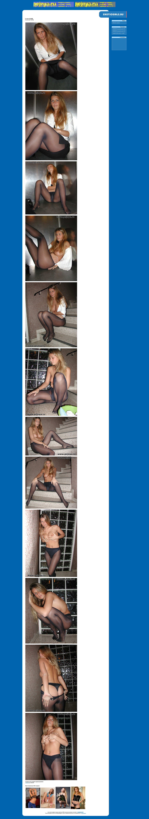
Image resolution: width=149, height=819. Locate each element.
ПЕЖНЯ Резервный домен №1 (119, 28)
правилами (83, 813)
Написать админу (116, 22)
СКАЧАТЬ (27, 782)
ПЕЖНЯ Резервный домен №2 (119, 31)
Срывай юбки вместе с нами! (119, 33)
